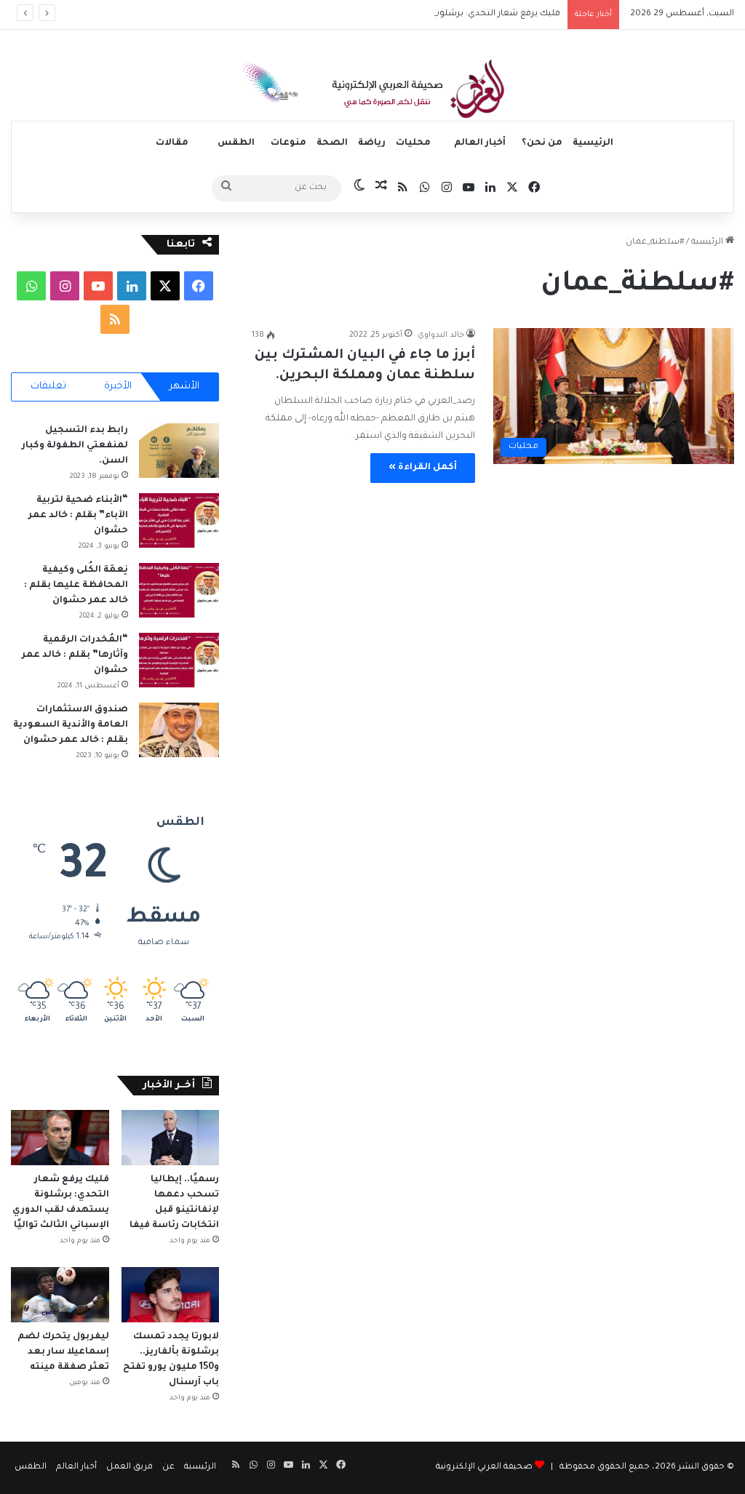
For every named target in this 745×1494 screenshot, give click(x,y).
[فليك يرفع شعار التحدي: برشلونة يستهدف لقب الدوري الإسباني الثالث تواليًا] (60, 1137)
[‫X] (165, 285)
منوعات (288, 143)
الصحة (332, 143)
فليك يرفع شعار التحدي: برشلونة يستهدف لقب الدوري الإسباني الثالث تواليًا (414, 14)
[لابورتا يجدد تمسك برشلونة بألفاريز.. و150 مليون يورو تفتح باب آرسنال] (170, 1294)
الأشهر (184, 386)
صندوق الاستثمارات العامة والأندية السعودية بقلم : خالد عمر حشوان (70, 725)
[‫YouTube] (98, 285)
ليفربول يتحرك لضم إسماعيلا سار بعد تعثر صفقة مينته (63, 1352)
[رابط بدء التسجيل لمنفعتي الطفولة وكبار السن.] (179, 450)
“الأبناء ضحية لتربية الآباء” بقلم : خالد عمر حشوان (78, 515)
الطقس (236, 143)
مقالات (172, 143)
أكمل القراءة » (423, 468)
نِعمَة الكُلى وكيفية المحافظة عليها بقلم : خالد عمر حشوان (76, 585)
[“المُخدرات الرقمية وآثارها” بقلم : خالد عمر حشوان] (179, 660)
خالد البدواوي (441, 335)
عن (168, 1467)
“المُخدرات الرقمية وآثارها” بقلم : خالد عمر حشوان (75, 655)
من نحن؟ (542, 143)
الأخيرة (118, 386)
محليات (413, 143)
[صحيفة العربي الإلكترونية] (372, 91)
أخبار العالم (480, 143)
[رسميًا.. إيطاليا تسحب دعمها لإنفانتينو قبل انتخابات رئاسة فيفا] (170, 1137)
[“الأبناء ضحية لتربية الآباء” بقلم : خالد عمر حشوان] (179, 520)
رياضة (372, 143)
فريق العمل (129, 1467)
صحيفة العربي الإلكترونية (484, 1467)
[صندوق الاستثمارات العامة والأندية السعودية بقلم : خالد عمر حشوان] (179, 730)
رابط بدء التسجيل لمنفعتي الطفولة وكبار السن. (75, 446)
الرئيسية (593, 143)
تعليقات (48, 386)
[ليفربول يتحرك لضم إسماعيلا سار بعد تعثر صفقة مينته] (60, 1294)
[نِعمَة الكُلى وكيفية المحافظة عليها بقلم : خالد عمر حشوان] (179, 590)
